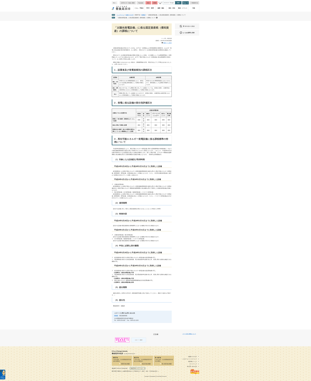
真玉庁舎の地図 (146, 363)
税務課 (143, 15)
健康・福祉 (161, 8)
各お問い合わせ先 (192, 366)
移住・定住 (172, 8)
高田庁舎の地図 (125, 363)
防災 (148, 3)
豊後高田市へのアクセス (137, 368)
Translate (140, 3)
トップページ (120, 15)
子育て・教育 (150, 8)
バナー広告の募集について (189, 334)
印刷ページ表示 (167, 43)
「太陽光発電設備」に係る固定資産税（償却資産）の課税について (136, 17)
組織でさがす (130, 15)
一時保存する (194, 3)
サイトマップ (193, 364)
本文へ (114, 3)
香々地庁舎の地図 (167, 363)
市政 (193, 8)
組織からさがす (192, 356)
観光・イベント (182, 8)
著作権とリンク (192, 361)
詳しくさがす (184, 3)
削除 (157, 17)
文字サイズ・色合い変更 (128, 3)
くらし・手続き (139, 8)
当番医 (155, 3)
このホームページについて (189, 359)
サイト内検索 (160, 3)
